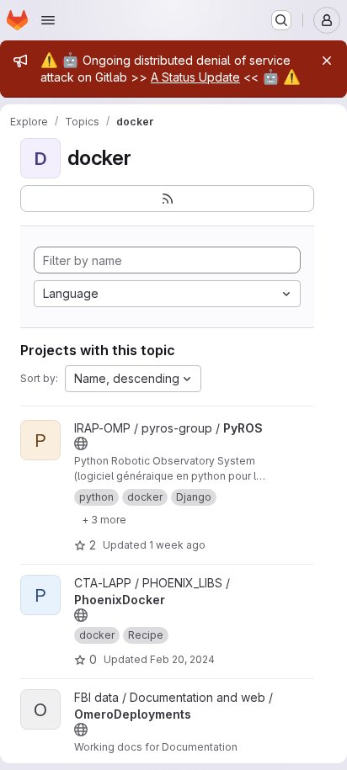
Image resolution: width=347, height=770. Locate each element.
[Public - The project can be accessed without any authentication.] (81, 443)
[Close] (327, 60)
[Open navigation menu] (48, 20)
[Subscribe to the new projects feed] (167, 198)
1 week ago (177, 545)
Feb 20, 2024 (182, 659)
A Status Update (195, 77)
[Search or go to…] (281, 20)
